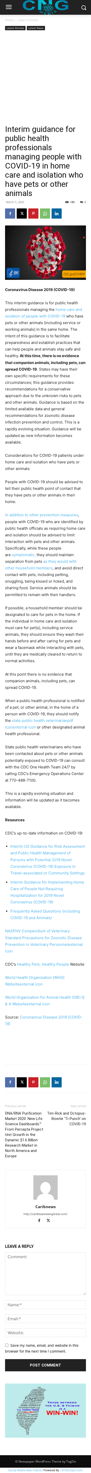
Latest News (35, 28)
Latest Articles (28, 20)
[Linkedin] (57, 213)
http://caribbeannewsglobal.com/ (45, 1214)
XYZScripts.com (72, 1470)
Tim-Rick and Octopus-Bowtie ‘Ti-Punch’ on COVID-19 (66, 1118)
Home (9, 20)
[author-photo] (45, 1199)
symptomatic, (24, 554)
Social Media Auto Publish (25, 1470)
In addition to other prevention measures (41, 514)
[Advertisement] (45, 78)
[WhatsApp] (45, 213)
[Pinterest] (33, 213)
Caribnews (45, 1206)
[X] (22, 213)
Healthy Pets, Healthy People (43, 964)
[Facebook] (10, 213)
